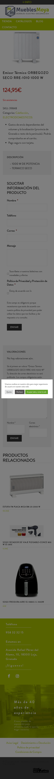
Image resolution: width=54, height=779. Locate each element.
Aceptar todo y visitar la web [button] (36, 392)
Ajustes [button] (9, 392)
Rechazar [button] (19, 392)
